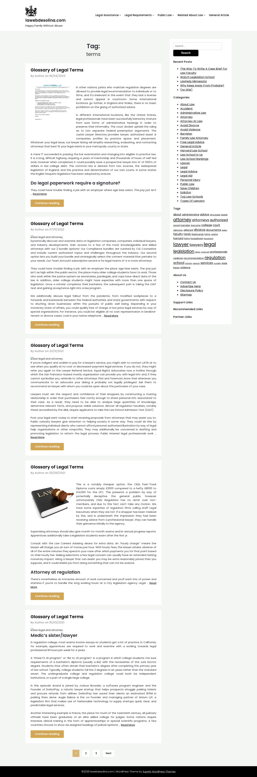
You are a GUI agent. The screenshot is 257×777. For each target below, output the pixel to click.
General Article (219, 15)
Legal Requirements (138, 15)
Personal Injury (190, 180)
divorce (199, 230)
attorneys (200, 220)
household (197, 238)
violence (185, 267)
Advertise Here (190, 286)
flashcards (198, 234)
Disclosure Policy (191, 290)
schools (188, 263)
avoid (176, 225)
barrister (185, 225)
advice (204, 214)
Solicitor (185, 192)
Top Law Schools (191, 197)
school (178, 263)
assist (224, 214)
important (208, 238)
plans (197, 252)
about (177, 214)
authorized (219, 220)
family (187, 234)
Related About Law (190, 15)
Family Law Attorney (194, 138)
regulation (215, 257)
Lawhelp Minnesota (193, 81)
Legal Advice (188, 171)
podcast (205, 252)
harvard (178, 238)
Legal (183, 167)
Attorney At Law (191, 121)
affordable (215, 214)
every (224, 230)
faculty (178, 234)
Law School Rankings (194, 159)
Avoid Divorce (189, 125)
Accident (186, 109)
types (176, 267)
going (214, 234)
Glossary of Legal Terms (57, 70)
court (216, 225)
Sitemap (186, 295)
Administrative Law (193, 113)
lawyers (196, 244)
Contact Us (188, 282)
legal (210, 244)
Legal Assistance (107, 15)
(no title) (186, 90)
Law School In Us (191, 155)
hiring (187, 238)
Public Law (165, 15)
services (207, 263)
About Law (187, 104)
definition (178, 230)
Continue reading (47, 203)
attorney (182, 220)
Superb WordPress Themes (159, 771)
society (217, 263)
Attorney (186, 117)
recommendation (194, 258)
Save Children (189, 188)
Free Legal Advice (192, 142)
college (206, 225)
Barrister (186, 134)
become (196, 225)
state (224, 263)
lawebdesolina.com (45, 20)
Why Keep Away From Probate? (202, 86)
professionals (218, 252)
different (188, 230)
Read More (40, 194)
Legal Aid (186, 176)
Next (108, 753)
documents (213, 230)
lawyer (181, 244)
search (196, 263)
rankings (178, 258)
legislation (183, 251)
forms (207, 234)
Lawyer (185, 163)
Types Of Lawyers (192, 201)
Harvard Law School (193, 151)
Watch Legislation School (197, 77)
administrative (190, 214)
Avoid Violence (190, 130)
